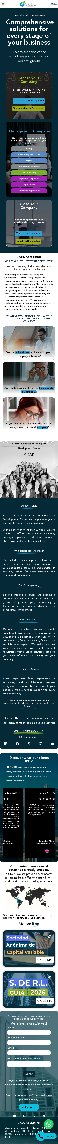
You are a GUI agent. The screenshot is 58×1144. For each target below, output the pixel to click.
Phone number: (16, 1037)
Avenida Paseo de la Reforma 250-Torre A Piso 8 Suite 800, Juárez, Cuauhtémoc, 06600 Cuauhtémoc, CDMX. (28, 1131)
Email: (10, 1048)
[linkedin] (6, 743)
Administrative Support (29, 167)
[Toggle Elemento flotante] (49, 1124)
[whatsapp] (29, 743)
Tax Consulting (29, 173)
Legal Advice (29, 185)
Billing (29, 149)
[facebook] (17, 743)
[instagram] (40, 743)
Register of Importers (29, 179)
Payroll (29, 161)
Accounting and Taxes (29, 155)
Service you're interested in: (23, 1058)
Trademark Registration (29, 191)
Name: (11, 1027)
